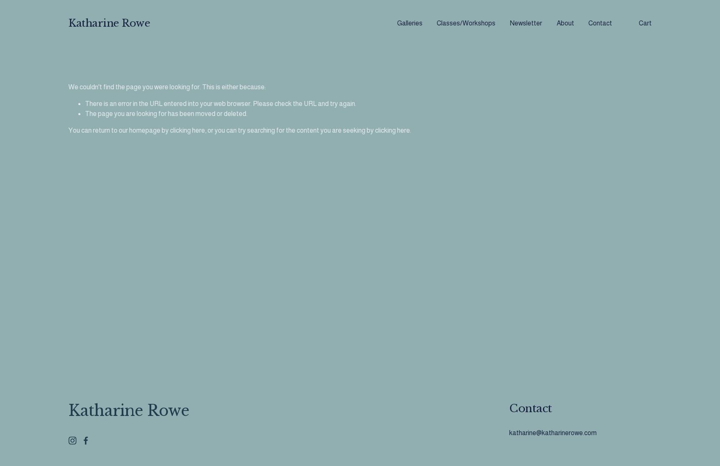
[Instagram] (72, 440)
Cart (645, 23)
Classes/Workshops (466, 23)
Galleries (409, 23)
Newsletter (526, 23)
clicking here (187, 130)
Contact (600, 23)
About (565, 23)
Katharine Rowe (109, 23)
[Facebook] (86, 440)
